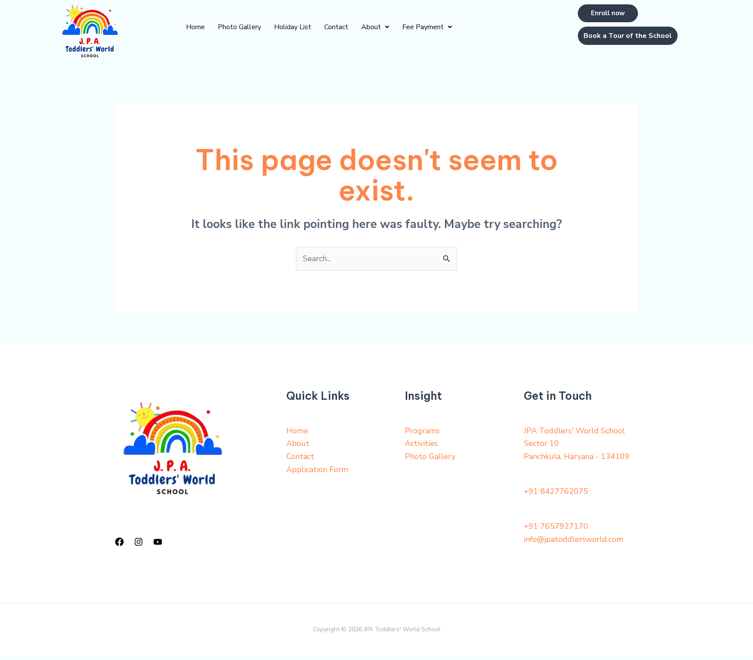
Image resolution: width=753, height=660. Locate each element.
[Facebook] (119, 542)
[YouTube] (157, 542)
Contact (336, 27)
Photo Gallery (239, 27)
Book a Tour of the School (627, 36)
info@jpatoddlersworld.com (573, 539)
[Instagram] (138, 542)
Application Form (317, 469)
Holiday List (292, 27)
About (371, 27)
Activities (421, 443)
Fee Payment (423, 27)
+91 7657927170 (556, 526)
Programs (422, 430)
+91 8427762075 (556, 491)
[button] (375, 27)
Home (195, 27)
